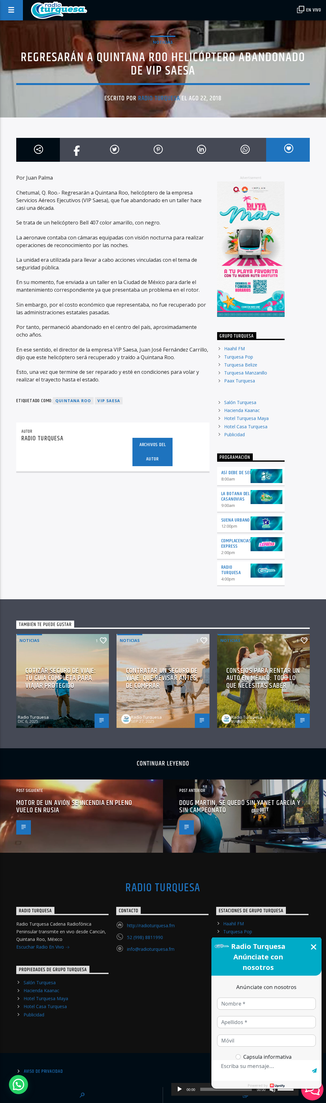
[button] (18, 1084)
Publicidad (234, 434)
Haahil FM (234, 348)
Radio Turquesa (159, 98)
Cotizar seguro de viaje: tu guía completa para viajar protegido (60, 678)
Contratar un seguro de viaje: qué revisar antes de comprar (162, 678)
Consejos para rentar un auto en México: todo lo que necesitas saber (263, 678)
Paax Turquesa (239, 381)
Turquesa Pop (238, 357)
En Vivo (313, 10)
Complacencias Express (236, 543)
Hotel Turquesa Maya (246, 418)
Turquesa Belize (240, 365)
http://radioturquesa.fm (151, 925)
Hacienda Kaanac (242, 410)
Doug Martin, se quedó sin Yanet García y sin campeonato (240, 806)
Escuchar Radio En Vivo (40, 947)
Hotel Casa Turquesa (245, 426)
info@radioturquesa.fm (150, 949)
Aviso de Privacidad (43, 1071)
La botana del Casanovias (235, 496)
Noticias (163, 42)
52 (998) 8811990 (145, 937)
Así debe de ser (236, 473)
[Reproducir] (179, 1089)
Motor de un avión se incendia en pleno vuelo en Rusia (74, 806)
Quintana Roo (73, 400)
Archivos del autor (152, 452)
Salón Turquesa (240, 402)
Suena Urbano (235, 520)
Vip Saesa (108, 400)
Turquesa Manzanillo (245, 373)
